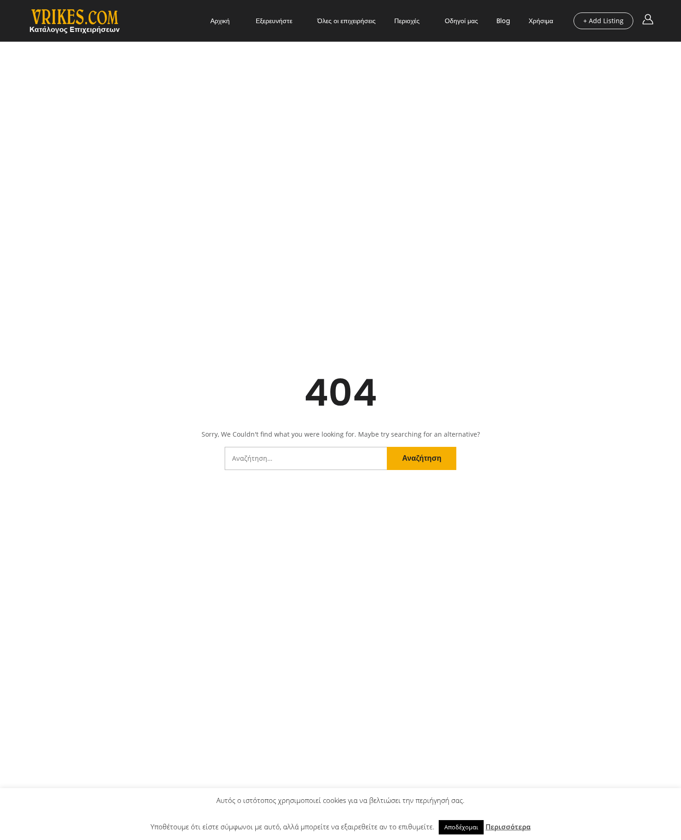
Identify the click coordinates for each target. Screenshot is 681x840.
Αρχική (220, 20)
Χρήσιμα (541, 20)
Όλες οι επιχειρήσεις (346, 20)
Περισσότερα (508, 826)
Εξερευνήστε (274, 20)
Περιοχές (407, 20)
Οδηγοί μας (461, 20)
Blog (503, 20)
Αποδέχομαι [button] (461, 827)
